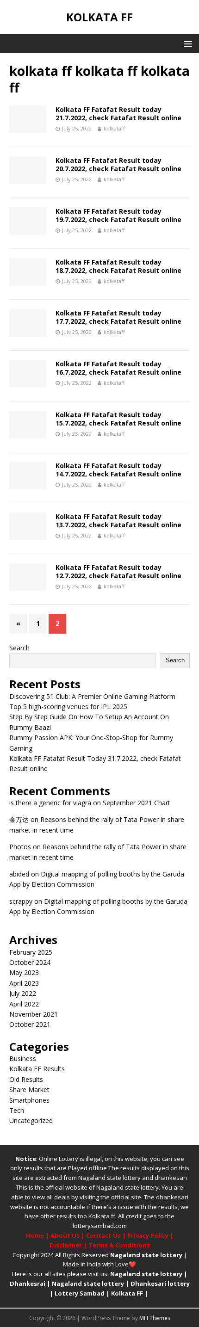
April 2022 (24, 1004)
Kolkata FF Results (37, 1068)
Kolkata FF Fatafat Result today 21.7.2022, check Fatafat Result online (118, 113)
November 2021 (33, 1014)
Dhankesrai (27, 1283)
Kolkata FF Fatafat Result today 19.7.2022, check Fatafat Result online (118, 215)
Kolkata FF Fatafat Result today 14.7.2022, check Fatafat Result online (118, 469)
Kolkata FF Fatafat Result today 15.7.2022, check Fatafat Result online (118, 418)
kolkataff (114, 128)
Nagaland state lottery (109, 1177)
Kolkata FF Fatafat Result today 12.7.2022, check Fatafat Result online (118, 571)
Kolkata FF (127, 1293)
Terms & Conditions (119, 1245)
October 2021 (29, 1024)
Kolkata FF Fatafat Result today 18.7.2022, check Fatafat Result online (118, 266)
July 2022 (22, 993)
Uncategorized (31, 1120)
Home (35, 1235)
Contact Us (103, 1235)
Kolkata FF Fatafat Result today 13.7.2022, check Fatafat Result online (118, 520)
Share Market (29, 1089)
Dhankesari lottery (160, 1283)
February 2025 (30, 952)
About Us (65, 1235)
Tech (16, 1110)
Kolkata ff (101, 1216)
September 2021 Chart (136, 802)
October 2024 (29, 962)
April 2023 (24, 983)
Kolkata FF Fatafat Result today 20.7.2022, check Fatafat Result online (118, 164)
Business (22, 1058)
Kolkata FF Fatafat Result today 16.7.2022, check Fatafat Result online (118, 367)
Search (19, 647)
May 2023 (24, 972)
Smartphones (29, 1100)
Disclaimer (66, 1245)
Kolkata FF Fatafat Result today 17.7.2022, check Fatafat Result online (118, 317)
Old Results (26, 1079)
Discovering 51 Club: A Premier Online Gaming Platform (92, 696)
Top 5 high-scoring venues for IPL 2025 (68, 706)
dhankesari (171, 1177)
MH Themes (154, 1318)
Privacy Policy (147, 1235)
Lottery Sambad (80, 1293)
